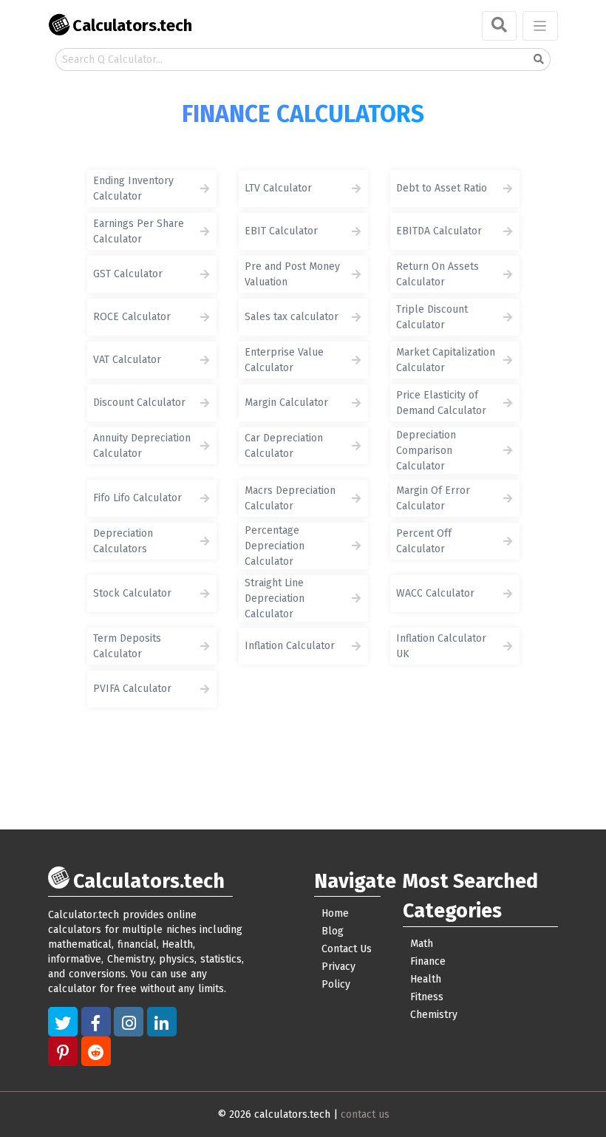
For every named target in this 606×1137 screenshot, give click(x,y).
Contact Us (346, 949)
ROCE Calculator (132, 316)
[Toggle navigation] (540, 26)
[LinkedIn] (162, 1021)
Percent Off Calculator (424, 541)
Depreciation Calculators (123, 541)
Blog (332, 931)
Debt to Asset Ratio (441, 188)
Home (335, 913)
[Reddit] (96, 1051)
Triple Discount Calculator (432, 317)
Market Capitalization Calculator (445, 360)
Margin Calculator (286, 402)
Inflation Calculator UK (441, 646)
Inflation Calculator (290, 645)
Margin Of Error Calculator (433, 498)
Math (421, 943)
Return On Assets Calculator (437, 274)
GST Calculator (128, 274)
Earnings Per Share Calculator (138, 231)
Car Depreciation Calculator (284, 446)
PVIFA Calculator (132, 688)
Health (425, 979)
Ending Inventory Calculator (133, 188)
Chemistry (433, 1014)
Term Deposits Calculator (127, 646)
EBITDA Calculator (439, 231)
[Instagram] (128, 1021)
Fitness (426, 997)
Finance (428, 961)
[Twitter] (63, 1021)
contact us (365, 1114)
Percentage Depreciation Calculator (274, 546)
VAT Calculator (127, 359)
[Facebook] (96, 1021)
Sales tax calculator (291, 316)
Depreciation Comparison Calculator (426, 450)
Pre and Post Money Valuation (292, 274)
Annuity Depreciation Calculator (142, 446)
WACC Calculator (435, 593)
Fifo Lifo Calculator (137, 498)
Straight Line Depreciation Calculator (274, 598)
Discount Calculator (139, 402)
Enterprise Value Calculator (284, 360)
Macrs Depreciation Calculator (290, 498)
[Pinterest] (63, 1051)
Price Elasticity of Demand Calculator (441, 403)
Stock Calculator (132, 593)
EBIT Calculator (281, 231)
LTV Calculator (278, 188)
